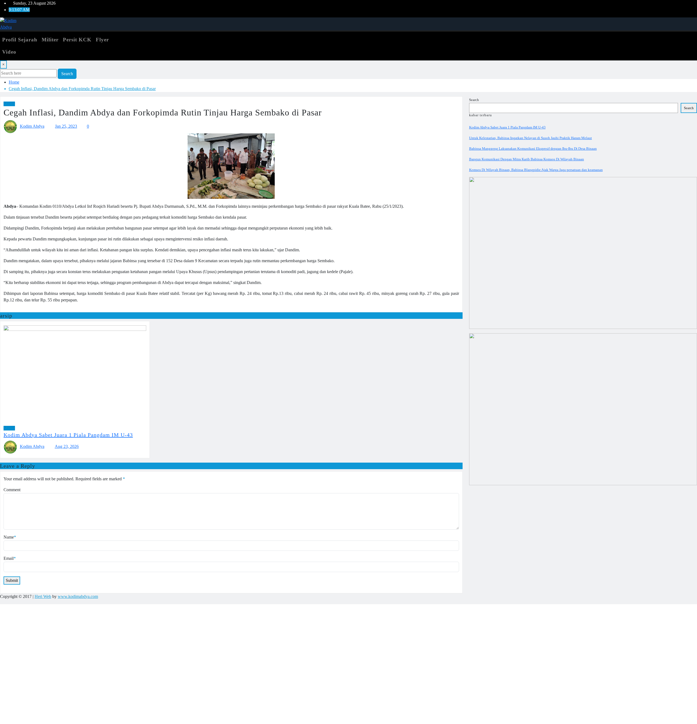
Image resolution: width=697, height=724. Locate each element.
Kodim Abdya (32, 126)
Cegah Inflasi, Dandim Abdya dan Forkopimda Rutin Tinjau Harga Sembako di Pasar (82, 88)
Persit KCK (77, 39)
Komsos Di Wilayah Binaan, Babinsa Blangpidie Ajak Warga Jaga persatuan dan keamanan (536, 170)
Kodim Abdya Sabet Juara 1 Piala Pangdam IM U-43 (68, 435)
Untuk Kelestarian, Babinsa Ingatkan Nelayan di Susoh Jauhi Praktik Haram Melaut (530, 138)
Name (10, 537)
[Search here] (135, 37)
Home (14, 82)
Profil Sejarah (19, 39)
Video (9, 52)
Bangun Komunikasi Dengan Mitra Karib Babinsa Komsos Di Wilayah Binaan (526, 159)
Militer (50, 39)
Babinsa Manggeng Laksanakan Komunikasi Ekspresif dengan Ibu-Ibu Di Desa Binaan (533, 148)
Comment (12, 489)
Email (10, 558)
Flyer (102, 39)
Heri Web (43, 596)
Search (67, 73)
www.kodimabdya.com (78, 596)
